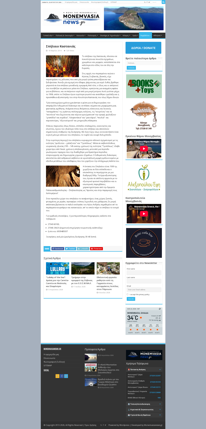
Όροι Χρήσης (90, 425)
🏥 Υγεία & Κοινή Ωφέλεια (139, 415)
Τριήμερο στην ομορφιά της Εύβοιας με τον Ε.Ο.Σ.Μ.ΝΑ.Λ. (82, 280)
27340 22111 (155, 387)
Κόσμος (126, 35)
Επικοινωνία (84, 2)
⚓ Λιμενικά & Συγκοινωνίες (141, 410)
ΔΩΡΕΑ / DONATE (143, 48)
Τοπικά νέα (47, 35)
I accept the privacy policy (139, 294)
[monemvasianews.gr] (72, 17)
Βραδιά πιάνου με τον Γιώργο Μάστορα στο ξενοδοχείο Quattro (108, 382)
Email (129, 286)
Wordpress (124, 425)
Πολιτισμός (92, 35)
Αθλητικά (156, 35)
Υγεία (134, 35)
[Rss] (145, 2)
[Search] (163, 2)
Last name (131, 277)
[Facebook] (147, 2)
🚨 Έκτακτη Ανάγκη (137, 369)
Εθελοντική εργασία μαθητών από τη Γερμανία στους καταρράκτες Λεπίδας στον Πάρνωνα (107, 283)
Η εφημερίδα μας (71, 2)
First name (131, 269)
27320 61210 (155, 382)
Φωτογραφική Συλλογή (99, 2)
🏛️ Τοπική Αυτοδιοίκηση (139, 404)
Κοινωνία (80, 35)
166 (159, 398)
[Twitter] (149, 2)
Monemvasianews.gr (153, 425)
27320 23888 (155, 392)
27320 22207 (155, 376)
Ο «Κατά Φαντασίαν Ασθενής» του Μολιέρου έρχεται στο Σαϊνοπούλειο (108, 368)
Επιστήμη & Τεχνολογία (109, 35)
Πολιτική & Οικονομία (64, 35)
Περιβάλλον (145, 35)
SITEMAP (114, 2)
